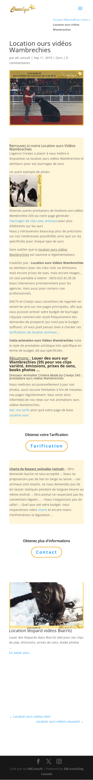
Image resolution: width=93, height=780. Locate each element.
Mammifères (72, 19)
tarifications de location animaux (33, 332)
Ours (85, 19)
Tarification (46, 446)
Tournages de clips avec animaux (33, 221)
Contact (46, 552)
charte (42, 510)
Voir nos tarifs (19, 410)
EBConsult (35, 769)
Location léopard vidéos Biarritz (40, 630)
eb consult (22, 58)
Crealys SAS (72, 375)
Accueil (57, 19)
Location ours (19, 415)
